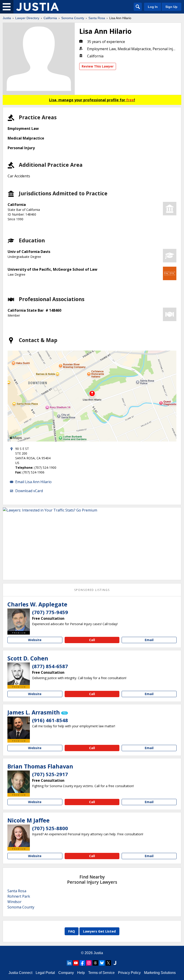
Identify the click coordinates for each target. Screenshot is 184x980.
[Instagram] (89, 963)
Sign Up (171, 7)
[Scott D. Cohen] (18, 673)
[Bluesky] (102, 963)
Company (66, 973)
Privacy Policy (129, 973)
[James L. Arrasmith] (18, 727)
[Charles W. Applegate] (18, 619)
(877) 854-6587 (50, 666)
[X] (108, 963)
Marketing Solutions (160, 973)
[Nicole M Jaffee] (18, 836)
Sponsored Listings (92, 590)
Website (35, 640)
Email (149, 640)
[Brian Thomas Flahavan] (18, 781)
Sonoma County (72, 18)
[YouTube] (76, 963)
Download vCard (29, 490)
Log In (153, 7)
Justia (7, 18)
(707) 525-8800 (50, 828)
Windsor (14, 901)
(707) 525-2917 (50, 774)
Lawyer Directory (27, 18)
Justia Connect (20, 973)
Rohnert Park (18, 896)
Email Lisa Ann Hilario (33, 481)
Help (81, 973)
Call (92, 640)
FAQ (71, 931)
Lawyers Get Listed (99, 931)
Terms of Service (101, 973)
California (50, 18)
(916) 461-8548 (50, 720)
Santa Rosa (96, 18)
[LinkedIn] (69, 963)
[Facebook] (82, 963)
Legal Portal (45, 973)
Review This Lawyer (98, 66)
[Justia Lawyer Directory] (37, 7)
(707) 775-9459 (50, 612)
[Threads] (95, 963)
